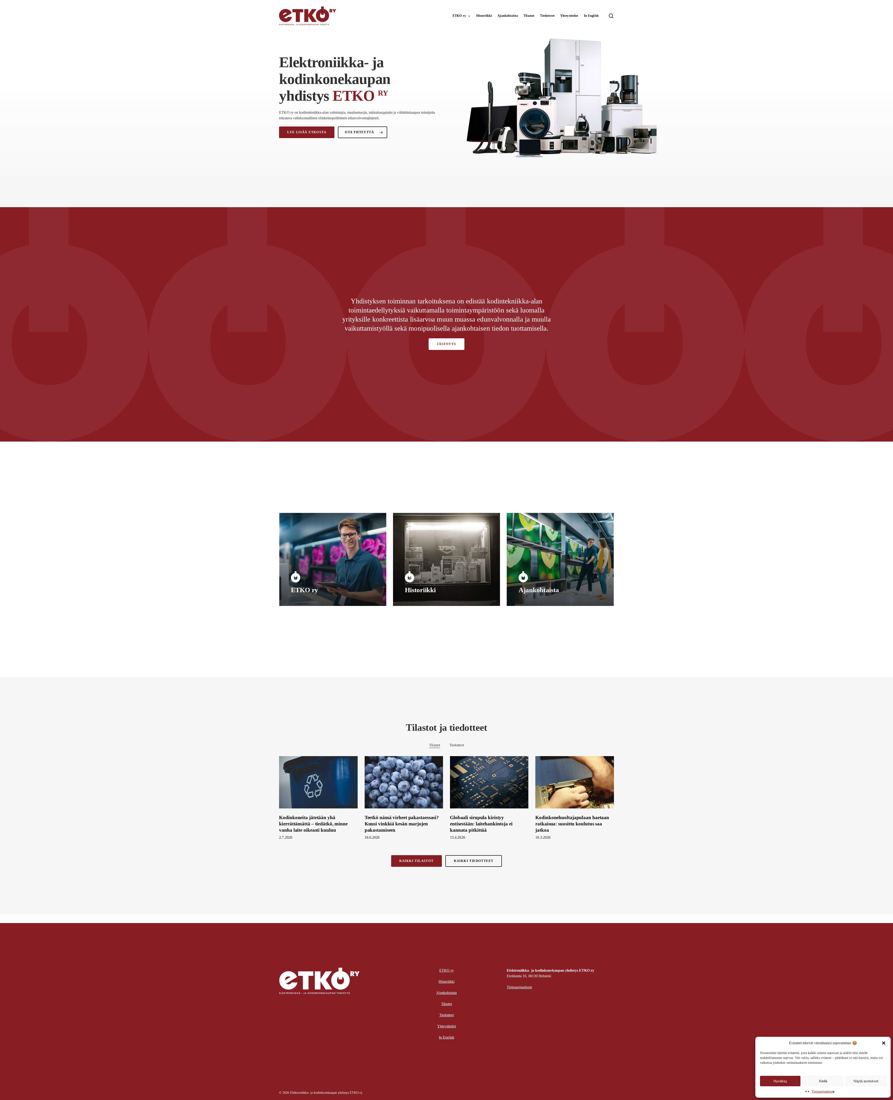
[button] (883, 1043)
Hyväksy (780, 1081)
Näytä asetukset (865, 1081)
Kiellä (823, 1081)
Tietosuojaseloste (823, 1091)
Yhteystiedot (446, 1026)
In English (446, 1037)
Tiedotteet (456, 745)
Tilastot (434, 745)
